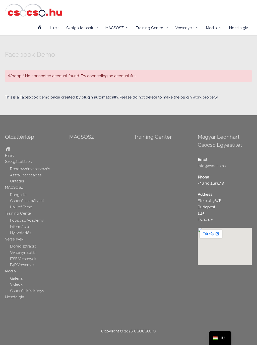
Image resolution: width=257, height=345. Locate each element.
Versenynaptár (23, 252)
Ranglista (18, 194)
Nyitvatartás (20, 233)
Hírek (54, 28)
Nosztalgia (238, 28)
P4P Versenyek (23, 265)
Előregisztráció (23, 246)
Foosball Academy (27, 220)
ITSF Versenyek (23, 259)
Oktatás (17, 181)
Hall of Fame (21, 207)
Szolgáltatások (79, 28)
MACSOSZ (114, 28)
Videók (16, 284)
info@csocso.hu (212, 166)
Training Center (149, 28)
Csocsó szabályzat (27, 201)
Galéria (16, 278)
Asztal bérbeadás (25, 175)
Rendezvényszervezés (30, 169)
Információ (19, 226)
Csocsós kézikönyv (27, 290)
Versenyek (184, 28)
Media (211, 28)
